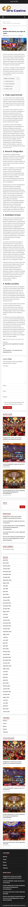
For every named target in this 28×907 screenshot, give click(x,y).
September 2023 (7, 631)
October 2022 (6, 663)
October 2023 (6, 628)
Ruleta (4, 726)
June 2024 (5, 617)
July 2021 (5, 700)
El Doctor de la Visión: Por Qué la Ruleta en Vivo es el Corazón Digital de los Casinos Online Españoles (14, 538)
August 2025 (6, 583)
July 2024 (5, 614)
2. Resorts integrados (10, 83)
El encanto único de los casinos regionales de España (14, 830)
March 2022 (6, 683)
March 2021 (6, 708)
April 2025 (5, 591)
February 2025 (6, 597)
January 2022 (6, 688)
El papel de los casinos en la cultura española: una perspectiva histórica (14, 426)
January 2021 (6, 711)
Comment (5, 365)
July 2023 (5, 637)
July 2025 (5, 586)
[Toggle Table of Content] (17, 78)
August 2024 (6, 611)
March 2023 (6, 648)
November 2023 (7, 626)
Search (5, 502)
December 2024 (7, 603)
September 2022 (7, 666)
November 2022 (7, 660)
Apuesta (5, 720)
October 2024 (6, 608)
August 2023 (6, 634)
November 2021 (7, 691)
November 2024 (7, 606)
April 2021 (5, 706)
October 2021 (6, 694)
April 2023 (5, 646)
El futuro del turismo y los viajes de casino (15, 339)
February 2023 (6, 651)
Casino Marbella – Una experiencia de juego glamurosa (12, 350)
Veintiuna (5, 732)
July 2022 (5, 671)
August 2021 (6, 697)
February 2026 (6, 566)
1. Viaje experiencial (9, 81)
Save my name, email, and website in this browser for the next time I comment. (14, 403)
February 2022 (6, 686)
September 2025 (7, 580)
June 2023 (5, 640)
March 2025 (6, 594)
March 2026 (6, 563)
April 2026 (5, 560)
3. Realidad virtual (9, 86)
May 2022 (5, 677)
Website (5, 396)
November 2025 (7, 574)
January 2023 (6, 654)
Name (5, 385)
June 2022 (5, 674)
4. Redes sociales (8, 88)
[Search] (24, 17)
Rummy (5, 729)
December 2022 (7, 657)
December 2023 (7, 623)
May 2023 (5, 643)
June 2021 (5, 703)
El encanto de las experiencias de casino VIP (13, 343)
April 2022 (5, 680)
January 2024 (6, 620)
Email (4, 391)
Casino (4, 28)
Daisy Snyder (6, 35)
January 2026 (6, 568)
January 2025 (6, 600)
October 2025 (6, 577)
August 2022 (6, 668)
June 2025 (5, 588)
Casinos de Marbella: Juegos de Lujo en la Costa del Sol (14, 452)
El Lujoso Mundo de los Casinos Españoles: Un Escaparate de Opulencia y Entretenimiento (14, 479)
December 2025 (7, 571)
